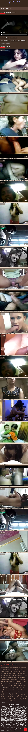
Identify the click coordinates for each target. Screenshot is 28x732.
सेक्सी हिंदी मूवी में (20, 689)
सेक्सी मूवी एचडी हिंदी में (10, 675)
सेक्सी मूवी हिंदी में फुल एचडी (10, 683)
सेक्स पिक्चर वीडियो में (11, 714)
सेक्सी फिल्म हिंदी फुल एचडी (7, 709)
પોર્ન (23, 727)
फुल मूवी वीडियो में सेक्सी (14, 667)
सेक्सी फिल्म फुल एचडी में (17, 673)
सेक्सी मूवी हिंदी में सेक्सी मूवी (5, 685)
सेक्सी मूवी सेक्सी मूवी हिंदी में (17, 681)
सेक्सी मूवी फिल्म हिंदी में (21, 677)
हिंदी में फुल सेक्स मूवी (21, 691)
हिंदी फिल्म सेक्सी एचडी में (12, 691)
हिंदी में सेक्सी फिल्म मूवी (7, 695)
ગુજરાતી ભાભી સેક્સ (9, 718)
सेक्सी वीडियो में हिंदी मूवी (17, 687)
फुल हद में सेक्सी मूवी (14, 669)
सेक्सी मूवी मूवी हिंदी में (14, 679)
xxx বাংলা (16, 719)
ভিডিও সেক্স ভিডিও (21, 706)
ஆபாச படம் (6, 729)
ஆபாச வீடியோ (4, 717)
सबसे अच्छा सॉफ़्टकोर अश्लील (5, 40)
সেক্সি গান (20, 727)
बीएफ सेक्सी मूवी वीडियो (19, 715)
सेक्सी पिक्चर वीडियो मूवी (22, 707)
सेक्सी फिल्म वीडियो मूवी (19, 721)
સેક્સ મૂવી (5, 721)
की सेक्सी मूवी (18, 723)
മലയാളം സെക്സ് (9, 726)
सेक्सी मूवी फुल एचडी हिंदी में (5, 679)
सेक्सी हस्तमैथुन (13, 40)
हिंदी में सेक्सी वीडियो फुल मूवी (19, 698)
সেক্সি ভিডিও (6, 710)
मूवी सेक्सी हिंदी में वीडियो (9, 671)
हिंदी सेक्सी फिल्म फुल (18, 729)
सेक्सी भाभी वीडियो (17, 718)
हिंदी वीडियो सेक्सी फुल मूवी (11, 708)
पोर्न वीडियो (11, 710)
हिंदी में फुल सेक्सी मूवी (13, 693)
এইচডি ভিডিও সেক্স (17, 712)
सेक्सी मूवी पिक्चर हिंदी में (12, 677)
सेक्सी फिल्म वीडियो (17, 710)
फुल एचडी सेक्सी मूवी (8, 727)
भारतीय (12, 37)
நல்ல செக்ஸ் (15, 727)
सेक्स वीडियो (21, 719)
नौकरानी (7, 37)
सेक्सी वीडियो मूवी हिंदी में (8, 687)
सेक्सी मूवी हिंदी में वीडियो (20, 683)
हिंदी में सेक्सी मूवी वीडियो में (8, 698)
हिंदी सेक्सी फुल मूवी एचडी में (13, 700)
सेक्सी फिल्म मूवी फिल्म (20, 722)
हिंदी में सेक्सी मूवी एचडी (7, 696)
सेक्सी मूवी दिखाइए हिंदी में (19, 675)
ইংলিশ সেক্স (20, 713)
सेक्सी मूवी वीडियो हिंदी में (8, 681)
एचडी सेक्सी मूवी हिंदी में (5, 667)
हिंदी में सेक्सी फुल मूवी (15, 695)
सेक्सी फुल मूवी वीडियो (5, 706)
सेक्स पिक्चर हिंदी (18, 726)
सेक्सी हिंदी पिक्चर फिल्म (11, 717)
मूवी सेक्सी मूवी (14, 711)
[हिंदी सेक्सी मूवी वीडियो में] (25, 729)
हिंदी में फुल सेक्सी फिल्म (5, 693)
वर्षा (15, 37)
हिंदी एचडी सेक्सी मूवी (11, 723)
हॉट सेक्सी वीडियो (17, 720)
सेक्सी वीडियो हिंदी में (20, 724)
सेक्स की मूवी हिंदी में (17, 671)
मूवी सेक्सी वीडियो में (10, 730)
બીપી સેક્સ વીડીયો (14, 706)
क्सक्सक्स (9, 711)
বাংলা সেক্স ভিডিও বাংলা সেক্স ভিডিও (19, 716)
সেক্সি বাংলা (11, 712)
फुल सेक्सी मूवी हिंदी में (6, 669)
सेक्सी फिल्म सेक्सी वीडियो (12, 707)
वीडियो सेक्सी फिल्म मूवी (9, 715)
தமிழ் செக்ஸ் (3, 730)
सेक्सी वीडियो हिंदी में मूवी (21, 40)
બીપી (8, 712)
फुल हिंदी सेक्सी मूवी (20, 717)
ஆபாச (4, 712)
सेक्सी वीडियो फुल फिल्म (15, 728)
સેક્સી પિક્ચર (4, 707)
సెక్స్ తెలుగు (15, 713)
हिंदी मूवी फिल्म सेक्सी (11, 722)
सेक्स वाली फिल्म (10, 721)
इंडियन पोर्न (3, 726)
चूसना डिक (2, 37)
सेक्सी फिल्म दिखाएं (10, 719)
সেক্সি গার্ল (5, 714)
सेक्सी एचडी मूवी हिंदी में (8, 673)
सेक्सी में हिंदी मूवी (14, 685)
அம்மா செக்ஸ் (10, 716)
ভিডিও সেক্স (3, 708)
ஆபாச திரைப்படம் (8, 713)
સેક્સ (24, 729)
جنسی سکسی (16, 709)
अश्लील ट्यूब (19, 711)
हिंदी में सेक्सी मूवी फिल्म (16, 696)
